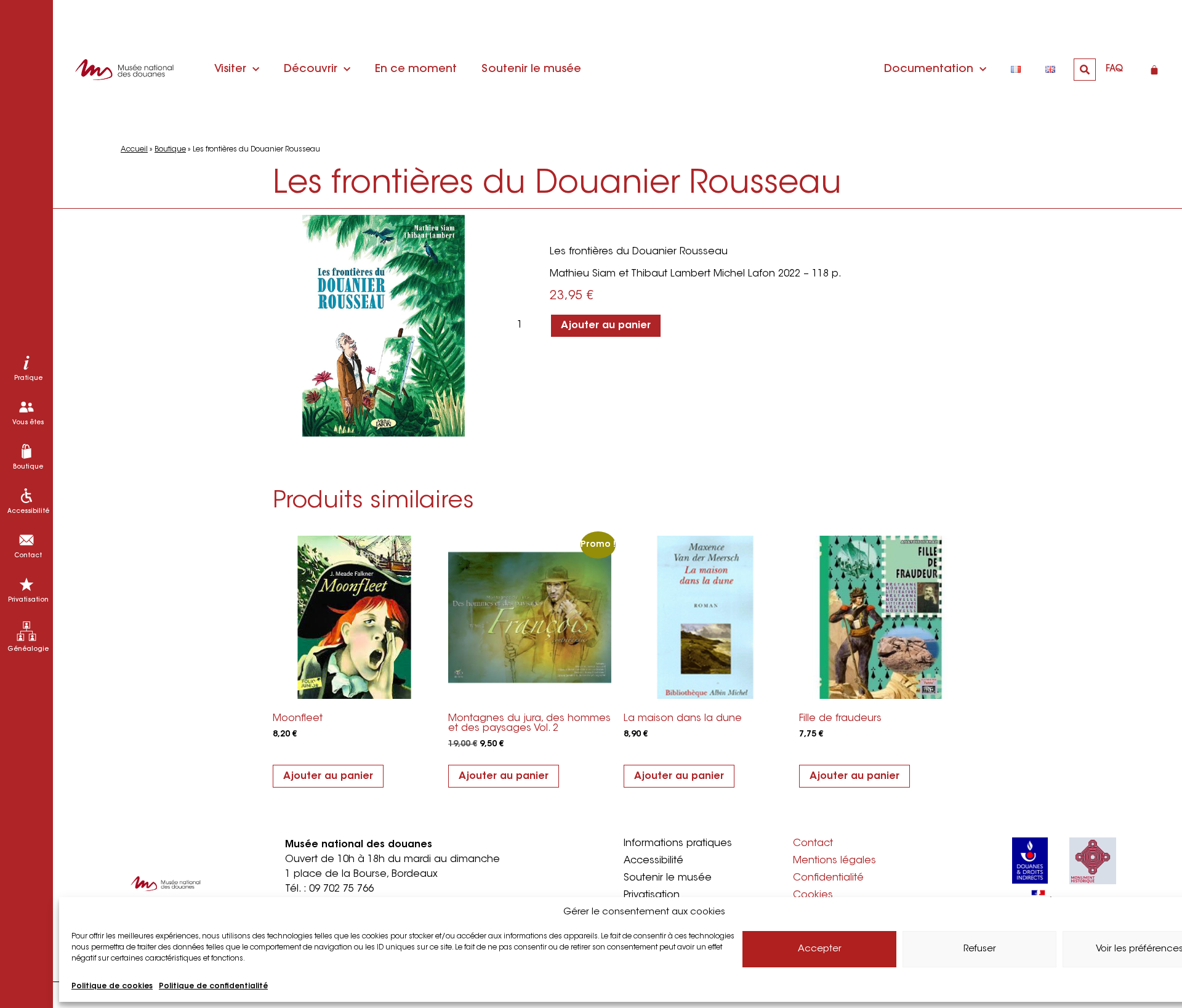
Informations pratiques (678, 844)
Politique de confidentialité (213, 986)
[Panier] (1154, 69)
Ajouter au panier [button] (328, 776)
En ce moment (416, 69)
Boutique (170, 149)
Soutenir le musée (531, 69)
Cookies (813, 895)
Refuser (979, 949)
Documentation (928, 69)
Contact (813, 844)
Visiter (230, 69)
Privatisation (652, 895)
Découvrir (310, 69)
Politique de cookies (112, 986)
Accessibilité (653, 861)
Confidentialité (828, 878)
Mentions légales (834, 861)
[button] (1085, 69)
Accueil (134, 149)
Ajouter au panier (606, 326)
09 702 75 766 (341, 889)
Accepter (820, 949)
